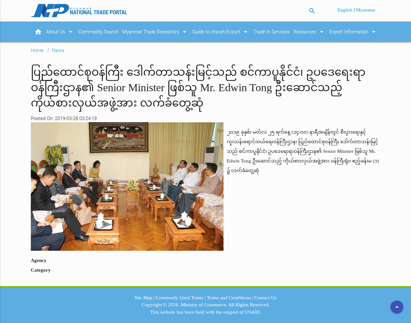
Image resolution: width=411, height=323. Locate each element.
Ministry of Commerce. (204, 304)
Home (37, 50)
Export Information (353, 32)
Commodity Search (98, 32)
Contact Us (265, 297)
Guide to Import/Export (220, 32)
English (345, 10)
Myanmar (365, 10)
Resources (309, 32)
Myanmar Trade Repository (155, 32)
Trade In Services (271, 32)
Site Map (143, 297)
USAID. (253, 312)
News (58, 50)
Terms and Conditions (229, 297)
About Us (60, 32)
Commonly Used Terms (179, 297)
